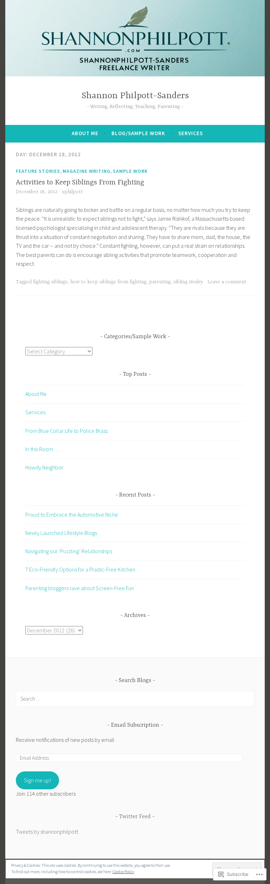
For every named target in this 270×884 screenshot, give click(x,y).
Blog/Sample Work (138, 133)
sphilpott (72, 192)
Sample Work (130, 171)
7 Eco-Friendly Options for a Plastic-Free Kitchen (80, 569)
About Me (85, 133)
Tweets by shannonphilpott (47, 831)
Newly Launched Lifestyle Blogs (61, 532)
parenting (160, 282)
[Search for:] (135, 698)
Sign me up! (37, 780)
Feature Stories (38, 171)
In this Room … (42, 449)
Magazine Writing (86, 171)
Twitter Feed (135, 817)
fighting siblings (50, 282)
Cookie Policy (123, 871)
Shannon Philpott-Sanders (135, 96)
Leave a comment (226, 282)
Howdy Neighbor (44, 467)
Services (190, 133)
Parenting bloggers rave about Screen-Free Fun (79, 588)
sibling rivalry (188, 282)
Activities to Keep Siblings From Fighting (80, 182)
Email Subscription (135, 725)
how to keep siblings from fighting (108, 282)
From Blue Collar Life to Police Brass (66, 430)
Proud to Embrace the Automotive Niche (71, 514)
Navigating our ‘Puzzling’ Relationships (68, 551)
